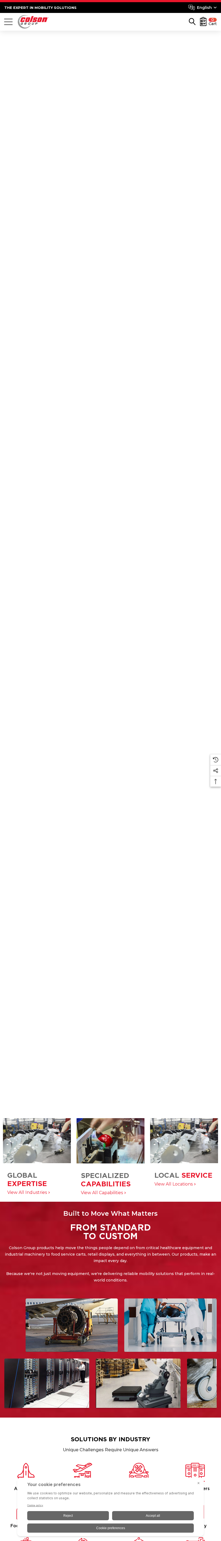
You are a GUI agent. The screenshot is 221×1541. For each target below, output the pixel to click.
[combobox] (202, 7)
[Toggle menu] (8, 22)
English (204, 7)
